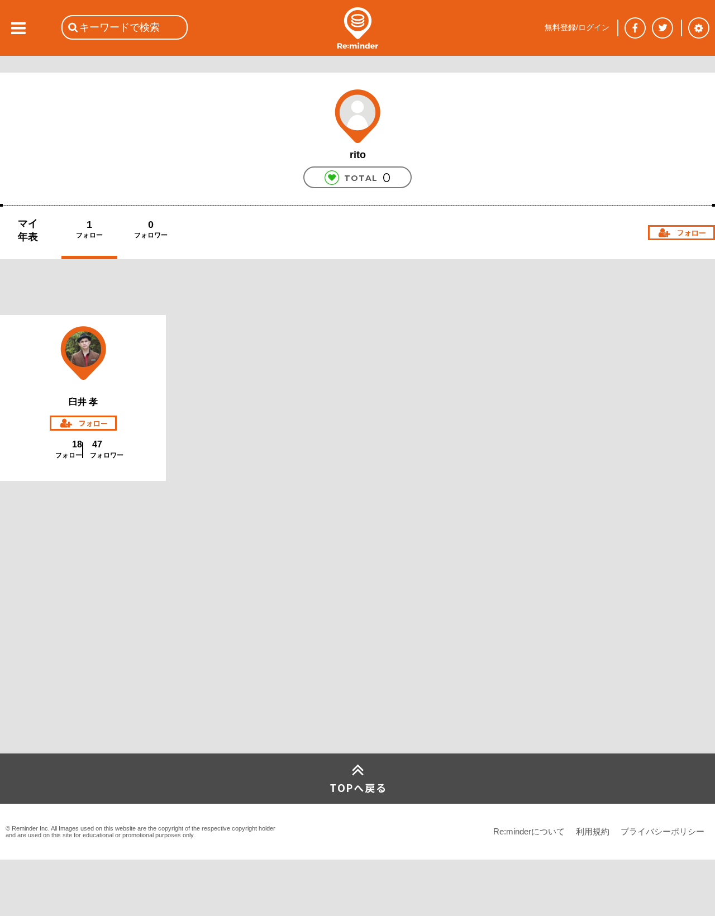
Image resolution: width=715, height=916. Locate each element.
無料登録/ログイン (577, 27)
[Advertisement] (84, 670)
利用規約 (592, 831)
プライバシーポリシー (662, 831)
